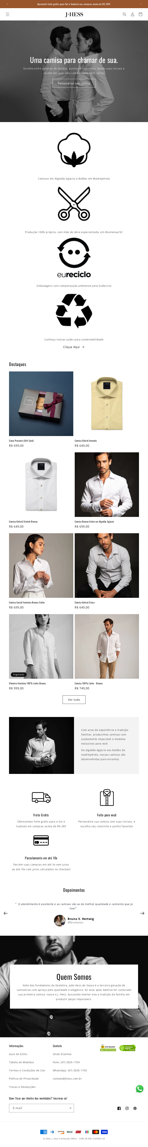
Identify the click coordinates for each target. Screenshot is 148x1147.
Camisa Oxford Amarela (86, 440)
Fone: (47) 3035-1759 (66, 1062)
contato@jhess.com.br (67, 1078)
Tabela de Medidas (21, 1062)
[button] (8, 14)
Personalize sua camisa (74, 83)
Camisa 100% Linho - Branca (89, 683)
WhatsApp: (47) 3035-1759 (70, 1070)
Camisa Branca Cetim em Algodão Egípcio (94, 521)
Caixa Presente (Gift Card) (21, 440)
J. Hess (55, 1138)
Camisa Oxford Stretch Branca (23, 521)
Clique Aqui (71, 347)
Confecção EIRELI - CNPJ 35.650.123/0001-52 (82, 1138)
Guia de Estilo (18, 1054)
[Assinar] (70, 1108)
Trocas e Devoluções (22, 1087)
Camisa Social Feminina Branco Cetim (27, 602)
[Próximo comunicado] (141, 4)
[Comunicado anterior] (7, 4)
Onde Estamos (62, 1054)
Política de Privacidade (24, 1078)
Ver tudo (74, 699)
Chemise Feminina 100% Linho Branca (27, 683)
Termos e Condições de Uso (27, 1070)
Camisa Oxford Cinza (84, 602)
